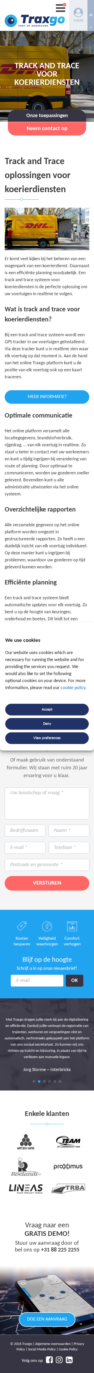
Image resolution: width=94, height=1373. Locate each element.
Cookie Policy (68, 1349)
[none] (90, 15)
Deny (47, 724)
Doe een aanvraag (47, 1319)
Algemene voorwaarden (52, 1344)
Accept (47, 709)
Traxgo (35, 15)
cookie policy (73, 688)
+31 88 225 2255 (60, 1250)
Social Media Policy (42, 1349)
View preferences (47, 738)
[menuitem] (90, 15)
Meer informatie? (47, 396)
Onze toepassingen (47, 115)
